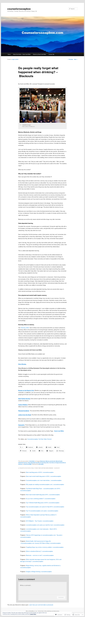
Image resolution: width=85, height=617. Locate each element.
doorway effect (25, 327)
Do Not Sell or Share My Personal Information (48, 611)
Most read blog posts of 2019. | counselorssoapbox (40, 472)
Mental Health (59, 461)
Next (76, 59)
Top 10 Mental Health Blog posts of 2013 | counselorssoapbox (42, 502)
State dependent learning (34, 462)
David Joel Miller (28, 464)
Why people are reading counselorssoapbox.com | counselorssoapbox (45, 484)
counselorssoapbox (19, 8)
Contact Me (51, 54)
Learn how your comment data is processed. (41, 605)
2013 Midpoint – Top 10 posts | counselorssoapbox (39, 521)
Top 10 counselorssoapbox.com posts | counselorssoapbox (42, 511)
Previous (70, 59)
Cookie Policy (33, 614)
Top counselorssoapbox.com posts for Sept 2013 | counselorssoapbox (45, 507)
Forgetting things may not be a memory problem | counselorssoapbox (45, 547)
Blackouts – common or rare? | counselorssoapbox (40, 555)
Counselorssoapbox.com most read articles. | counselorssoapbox (44, 480)
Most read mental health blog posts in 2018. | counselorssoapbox (43, 476)
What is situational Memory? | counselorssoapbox (39, 551)
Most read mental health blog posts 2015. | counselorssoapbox (43, 494)
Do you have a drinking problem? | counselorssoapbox (40, 498)
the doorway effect (44, 462)
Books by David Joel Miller (39, 54)
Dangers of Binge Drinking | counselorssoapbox (39, 571)
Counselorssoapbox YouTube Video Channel (39, 439)
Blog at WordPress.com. (31, 611)
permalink (41, 464)
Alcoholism (32, 461)
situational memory (22, 462)
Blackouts (42, 461)
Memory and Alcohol (50, 461)
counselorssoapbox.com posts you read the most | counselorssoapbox (45, 525)
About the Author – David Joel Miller (22, 54)
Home (9, 54)
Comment (61, 597)
